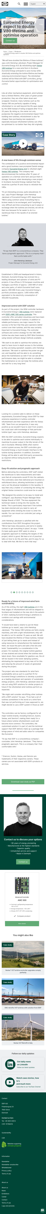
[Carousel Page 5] (22, 592)
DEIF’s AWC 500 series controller (19, 314)
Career (4, 1197)
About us (5, 1187)
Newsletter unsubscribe (10, 1164)
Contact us (10, 40)
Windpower (17, 51)
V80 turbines (24, 312)
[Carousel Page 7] (27, 592)
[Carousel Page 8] (30, 592)
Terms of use (6, 1174)
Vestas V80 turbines (10, 171)
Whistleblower (6, 1167)
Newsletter (5, 1161)
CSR (3, 1138)
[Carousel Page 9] (33, 592)
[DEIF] (5, 3)
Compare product (23, 916)
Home (5, 51)
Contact (4, 1200)
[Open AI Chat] (42, 1210)
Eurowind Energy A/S (18, 169)
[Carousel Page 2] (14, 592)
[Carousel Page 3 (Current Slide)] (17, 592)
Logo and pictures (8, 1206)
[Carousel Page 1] (11, 592)
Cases (10, 51)
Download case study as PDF (23, 782)
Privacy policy (7, 1171)
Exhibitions (5, 1194)
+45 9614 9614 (10, 1121)
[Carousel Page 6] (25, 592)
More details (22, 923)
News (4, 1191)
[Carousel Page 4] (19, 592)
